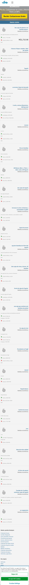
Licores (26, 125)
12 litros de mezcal (23, 470)
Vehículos (3, 562)
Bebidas (3, 547)
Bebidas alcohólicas (5, 548)
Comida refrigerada (5, 535)
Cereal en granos (5, 541)
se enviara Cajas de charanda (20, 87)
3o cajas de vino (24, 328)
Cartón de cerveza (23, 410)
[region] (14, 575)
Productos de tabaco (5, 552)
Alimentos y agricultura (6, 554)
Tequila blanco (24, 389)
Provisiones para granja (6, 538)
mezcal (26, 370)
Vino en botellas (23, 148)
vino (27, 428)
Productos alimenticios (6, 550)
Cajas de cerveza (23, 227)
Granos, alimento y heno (6, 540)
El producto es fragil (22, 349)
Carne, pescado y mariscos (7, 536)
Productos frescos (5, 533)
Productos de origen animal (7, 543)
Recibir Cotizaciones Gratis (14, 16)
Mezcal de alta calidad (22, 449)
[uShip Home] (5, 2)
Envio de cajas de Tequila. (21, 288)
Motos (2, 565)
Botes (2, 563)
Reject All (14, 574)
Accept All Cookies (14, 579)
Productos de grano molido (7, 545)
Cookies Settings (14, 583)
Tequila (26, 68)
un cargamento (24, 510)
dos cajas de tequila (22, 188)
